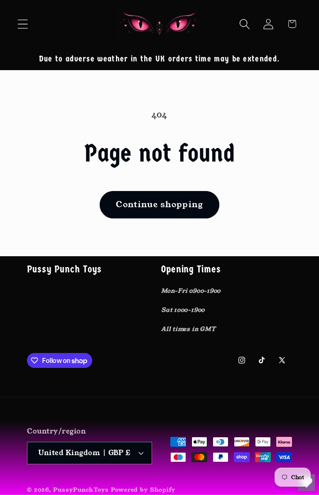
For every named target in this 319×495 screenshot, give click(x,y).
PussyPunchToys (81, 489)
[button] (22, 24)
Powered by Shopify (143, 489)
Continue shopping (159, 204)
